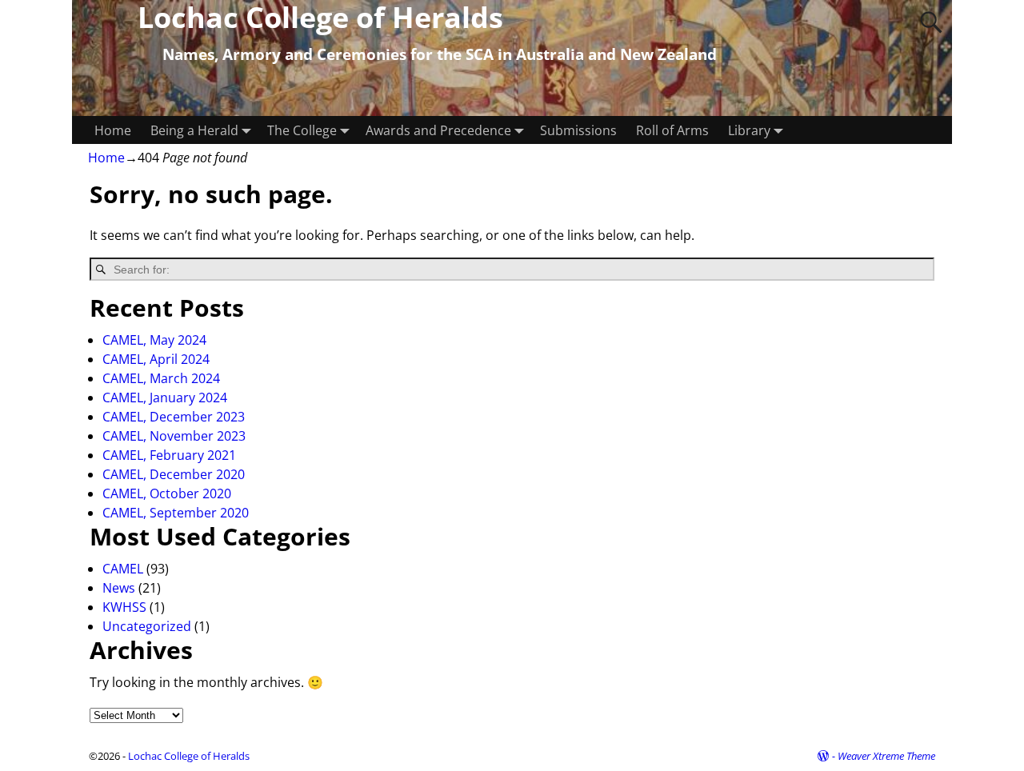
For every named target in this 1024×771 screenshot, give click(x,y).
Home (112, 130)
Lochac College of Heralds (189, 756)
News (118, 588)
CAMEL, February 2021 (169, 455)
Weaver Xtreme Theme (886, 756)
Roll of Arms (672, 130)
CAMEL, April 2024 (156, 359)
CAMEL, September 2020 (175, 512)
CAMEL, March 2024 (161, 378)
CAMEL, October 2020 (166, 493)
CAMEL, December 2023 (173, 416)
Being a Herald (194, 130)
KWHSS (124, 607)
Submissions (578, 130)
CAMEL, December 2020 (173, 474)
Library (749, 130)
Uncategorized (146, 626)
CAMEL (122, 568)
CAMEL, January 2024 (164, 397)
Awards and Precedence (438, 130)
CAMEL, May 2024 (154, 340)
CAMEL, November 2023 (174, 436)
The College (302, 130)
